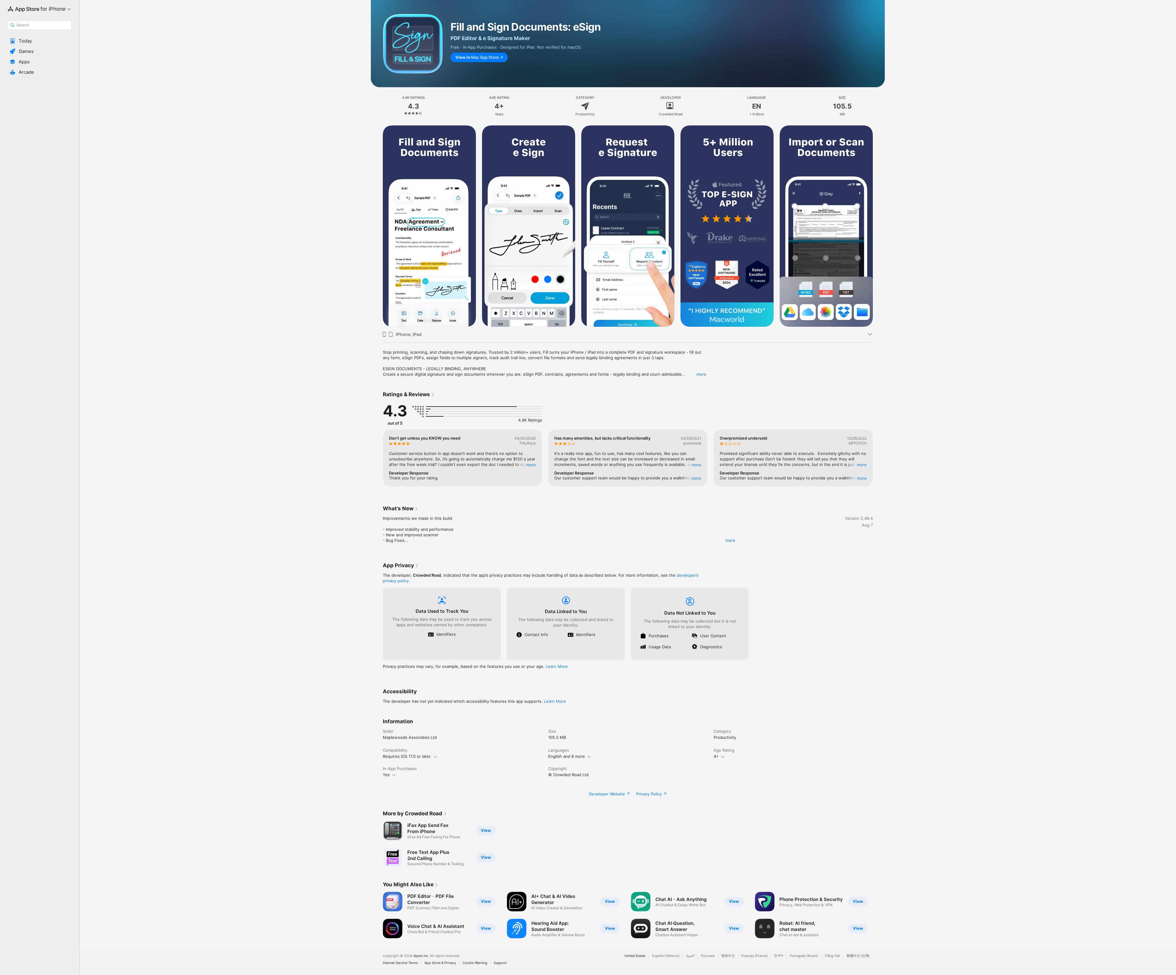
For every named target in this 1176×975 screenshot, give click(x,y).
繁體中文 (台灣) (858, 956)
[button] (39, 41)
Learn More (557, 666)
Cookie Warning (474, 963)
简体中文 (728, 956)
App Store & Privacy (440, 963)
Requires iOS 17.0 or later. (407, 756)
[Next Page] (879, 226)
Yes (386, 774)
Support (500, 963)
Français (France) (754, 956)
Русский (708, 956)
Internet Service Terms (400, 963)
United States (635, 956)
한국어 (778, 956)
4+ (716, 756)
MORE (531, 464)
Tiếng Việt (832, 956)
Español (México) (666, 956)
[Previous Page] (376, 226)
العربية (690, 956)
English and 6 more (566, 756)
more (701, 374)
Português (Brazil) (804, 956)
